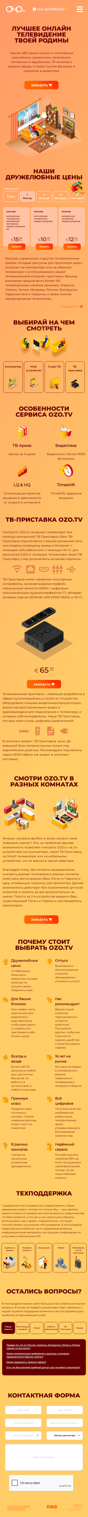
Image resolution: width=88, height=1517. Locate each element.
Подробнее (70, 306)
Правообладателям (16, 1509)
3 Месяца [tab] (44, 196)
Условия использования (18, 1506)
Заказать (40, 85)
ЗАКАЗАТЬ (17, 247)
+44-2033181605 (50, 9)
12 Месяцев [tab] (77, 196)
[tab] (13, 377)
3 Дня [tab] (11, 196)
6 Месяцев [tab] (60, 196)
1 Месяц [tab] (27, 196)
